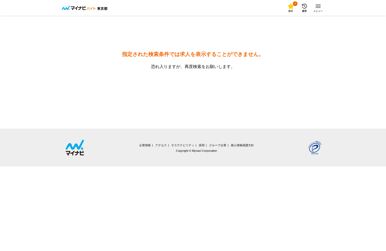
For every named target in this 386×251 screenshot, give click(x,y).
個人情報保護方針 (242, 145)
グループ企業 (217, 145)
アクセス (161, 145)
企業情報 (145, 145)
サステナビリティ (182, 145)
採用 (202, 145)
